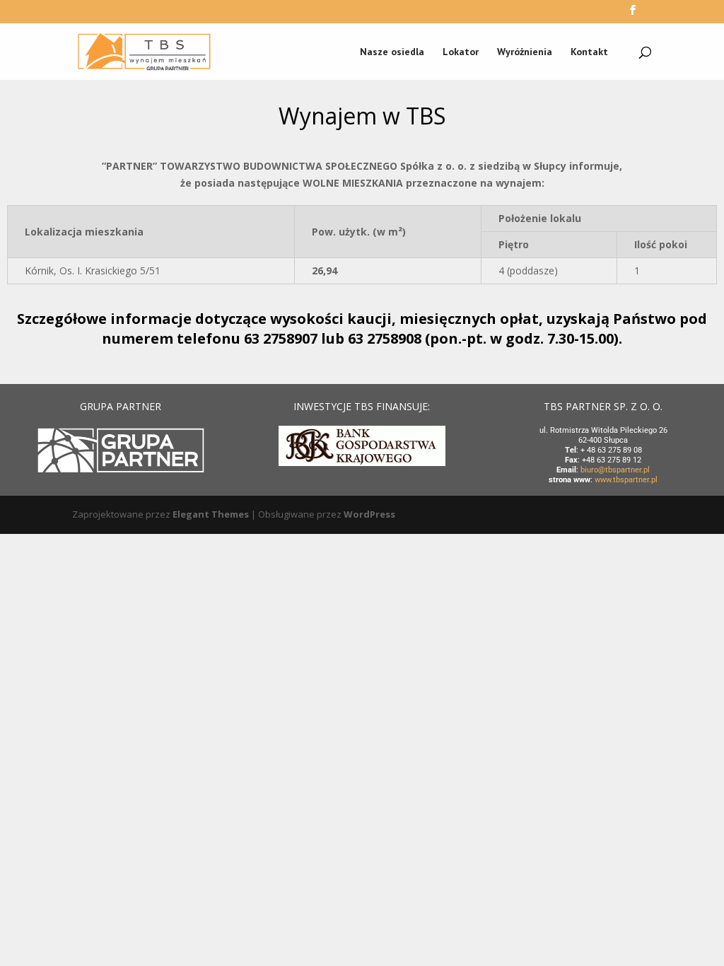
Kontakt (589, 52)
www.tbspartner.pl (626, 479)
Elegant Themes (211, 514)
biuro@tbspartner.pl (615, 470)
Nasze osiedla (392, 52)
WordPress (369, 514)
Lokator (461, 52)
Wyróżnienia (524, 52)
